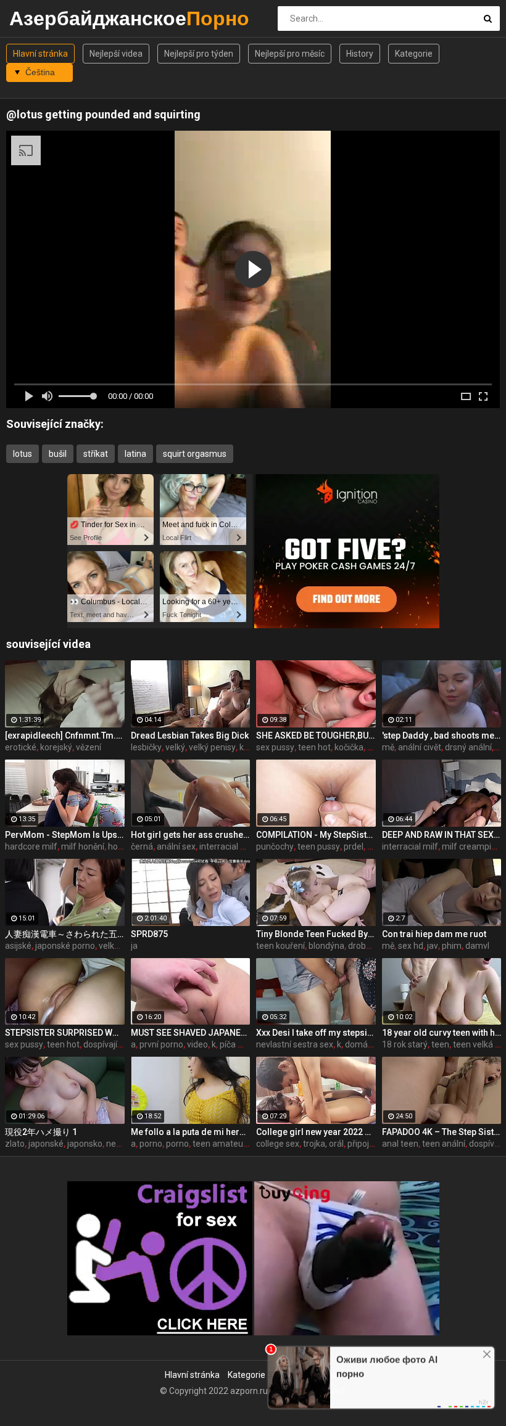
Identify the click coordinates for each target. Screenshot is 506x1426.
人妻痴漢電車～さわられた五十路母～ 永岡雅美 (65, 934)
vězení (88, 747)
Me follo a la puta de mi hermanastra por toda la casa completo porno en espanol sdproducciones (191, 1132)
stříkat (95, 454)
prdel (353, 846)
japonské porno (65, 946)
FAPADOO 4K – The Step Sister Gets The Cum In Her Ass (442, 1132)
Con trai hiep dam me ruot (434, 934)
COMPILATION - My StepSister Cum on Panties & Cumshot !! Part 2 (316, 835)
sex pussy (275, 747)
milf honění (82, 846)
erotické (20, 747)
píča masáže (244, 1044)
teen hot (314, 747)
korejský (56, 747)
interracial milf (410, 846)
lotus (22, 454)
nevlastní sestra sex (294, 1044)
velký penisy (212, 747)
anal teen (400, 1144)
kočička (348, 747)
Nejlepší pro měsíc (290, 54)
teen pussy (318, 846)
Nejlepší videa (116, 54)
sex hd (410, 946)
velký (175, 747)
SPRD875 (149, 934)
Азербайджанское (41, 18)
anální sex (176, 846)
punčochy (275, 846)
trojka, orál (323, 1144)
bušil (58, 454)
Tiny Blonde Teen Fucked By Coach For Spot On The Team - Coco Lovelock (316, 934)
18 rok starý (405, 1044)
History (359, 54)
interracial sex (226, 846)
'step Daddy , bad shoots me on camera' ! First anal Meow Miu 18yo (442, 735)
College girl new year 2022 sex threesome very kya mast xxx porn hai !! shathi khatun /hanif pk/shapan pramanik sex (316, 1132)
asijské (18, 946)
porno (150, 1144)
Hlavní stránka (40, 54)
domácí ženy (369, 1044)
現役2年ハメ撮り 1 (41, 1132)
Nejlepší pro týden (198, 54)
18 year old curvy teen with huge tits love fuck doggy (442, 1033)
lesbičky (146, 747)
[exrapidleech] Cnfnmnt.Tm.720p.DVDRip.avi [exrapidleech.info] (65, 735)
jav (432, 946)
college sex (277, 1144)
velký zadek (121, 946)
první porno (161, 1044)
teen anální (443, 1144)
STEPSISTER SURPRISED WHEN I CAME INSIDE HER (65, 1033)
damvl (477, 946)
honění (121, 846)
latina (135, 454)
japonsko (84, 1144)
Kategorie (414, 54)
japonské (46, 1144)
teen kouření (280, 946)
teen (440, 1044)
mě (388, 747)
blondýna (326, 946)
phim (452, 946)
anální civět (419, 747)
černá (142, 846)
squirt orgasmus (194, 454)
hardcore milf (31, 846)
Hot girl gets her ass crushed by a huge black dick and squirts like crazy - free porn (191, 835)
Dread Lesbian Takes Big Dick (190, 735)
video (197, 1044)
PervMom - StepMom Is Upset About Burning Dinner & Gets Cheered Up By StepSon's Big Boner (65, 835)
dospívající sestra (116, 1044)
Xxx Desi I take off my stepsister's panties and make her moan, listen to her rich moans (316, 1033)
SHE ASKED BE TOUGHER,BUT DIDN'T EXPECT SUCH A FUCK (316, 735)
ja (134, 946)
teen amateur (219, 1144)
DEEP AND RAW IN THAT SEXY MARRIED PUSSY (442, 835)
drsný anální (468, 747)
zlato (15, 1144)
